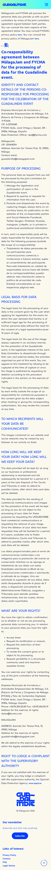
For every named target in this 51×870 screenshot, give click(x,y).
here (20, 34)
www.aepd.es (35, 783)
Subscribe (20, 835)
